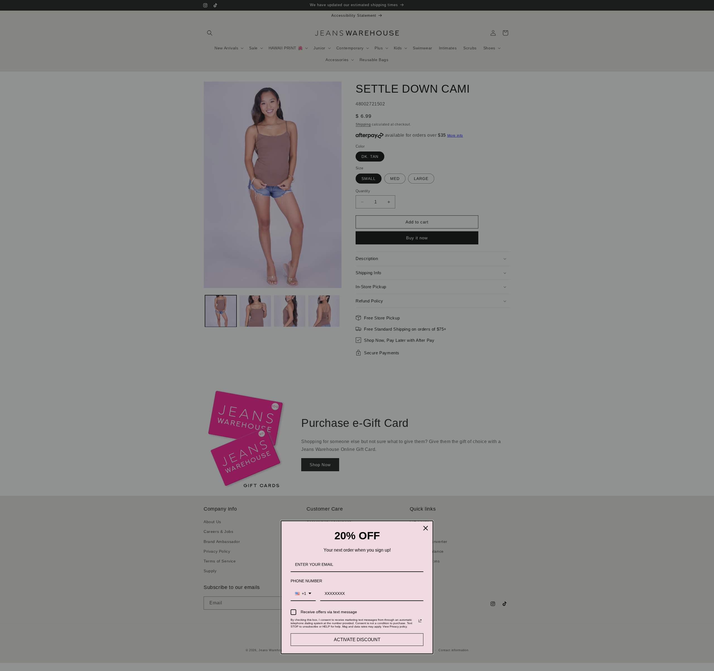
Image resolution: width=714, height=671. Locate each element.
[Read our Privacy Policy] (420, 620)
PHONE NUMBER (306, 581)
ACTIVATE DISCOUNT (357, 639)
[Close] (425, 528)
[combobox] (303, 594)
